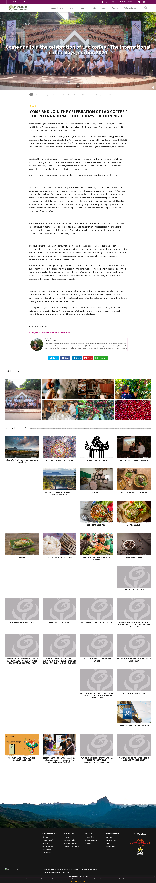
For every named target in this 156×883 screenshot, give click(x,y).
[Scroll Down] (78, 86)
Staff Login (109, 843)
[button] (118, 2)
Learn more (82, 881)
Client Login (109, 837)
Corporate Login (110, 846)
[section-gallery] (152, 87)
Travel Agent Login (111, 840)
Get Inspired (47, 95)
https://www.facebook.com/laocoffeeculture (49, 332)
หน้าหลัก (37, 95)
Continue (74, 881)
